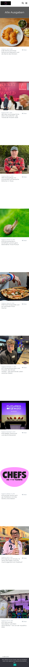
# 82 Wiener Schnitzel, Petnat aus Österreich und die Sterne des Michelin (10, 52)
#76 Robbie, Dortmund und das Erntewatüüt (9, 434)
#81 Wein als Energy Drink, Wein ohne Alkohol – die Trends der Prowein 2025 (10, 115)
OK (15, 664)
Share (25, 50)
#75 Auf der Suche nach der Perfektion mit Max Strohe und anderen (9, 497)
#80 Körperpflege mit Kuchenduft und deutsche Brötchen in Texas (10, 179)
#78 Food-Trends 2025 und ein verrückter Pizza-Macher (10, 306)
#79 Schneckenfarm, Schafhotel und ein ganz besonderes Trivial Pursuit (10, 242)
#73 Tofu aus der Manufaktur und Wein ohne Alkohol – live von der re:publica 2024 (13, 624)
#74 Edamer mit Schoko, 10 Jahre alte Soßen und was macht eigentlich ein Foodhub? (11, 560)
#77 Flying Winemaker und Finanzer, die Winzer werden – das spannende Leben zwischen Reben (12, 371)
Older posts (6, 656)
